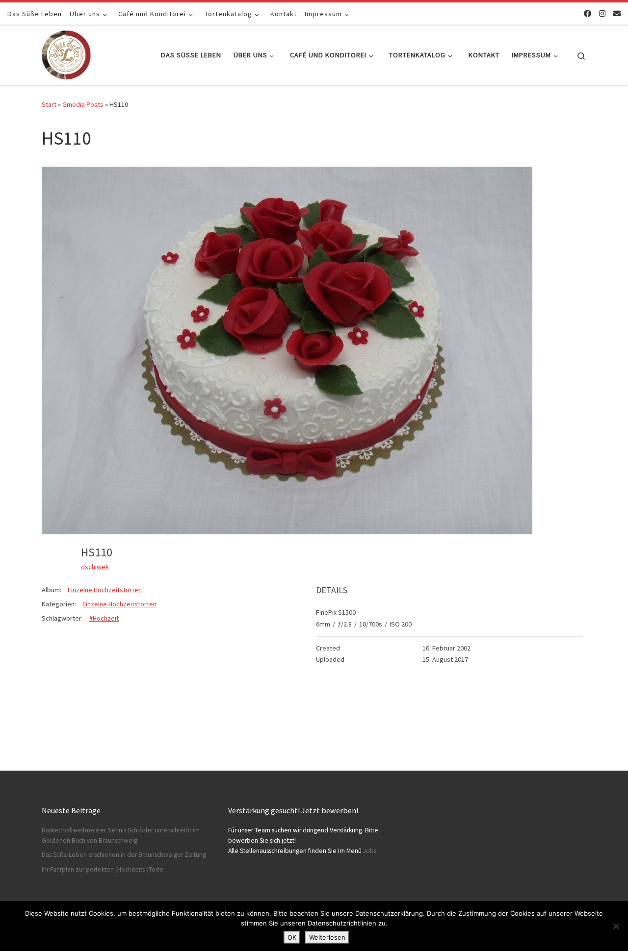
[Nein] (616, 926)
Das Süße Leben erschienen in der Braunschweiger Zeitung (124, 855)
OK (292, 937)
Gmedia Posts (83, 104)
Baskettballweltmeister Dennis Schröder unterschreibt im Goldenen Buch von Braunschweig (121, 835)
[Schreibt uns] (617, 13)
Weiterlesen (327, 937)
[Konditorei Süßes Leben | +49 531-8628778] (66, 53)
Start (49, 104)
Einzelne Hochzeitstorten (105, 589)
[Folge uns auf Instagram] (602, 13)
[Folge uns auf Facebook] (587, 13)
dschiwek (95, 566)
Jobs (369, 851)
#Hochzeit (104, 618)
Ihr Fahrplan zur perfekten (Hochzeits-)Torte (102, 869)
